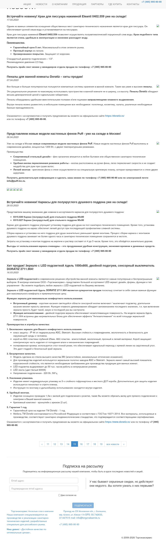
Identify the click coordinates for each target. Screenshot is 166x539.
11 (48, 444)
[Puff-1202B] (11, 189)
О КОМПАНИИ (59, 4)
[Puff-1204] (18, 189)
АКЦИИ (27, 4)
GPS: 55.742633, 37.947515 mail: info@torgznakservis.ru (82, 517)
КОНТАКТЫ (133, 4)
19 (101, 444)
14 (68, 444)
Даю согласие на (84, 496)
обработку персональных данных (92, 495)
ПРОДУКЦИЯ (79, 4)
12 (54, 444)
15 (74, 444)
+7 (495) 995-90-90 (152, 1)
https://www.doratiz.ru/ (117, 421)
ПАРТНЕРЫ (97, 4)
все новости (113, 444)
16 (81, 444)
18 (94, 444)
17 (88, 444)
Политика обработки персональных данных (84, 497)
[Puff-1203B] (14, 189)
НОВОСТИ (41, 4)
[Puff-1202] (8, 189)
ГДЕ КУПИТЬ (115, 4)
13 (61, 444)
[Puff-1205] (21, 189)
